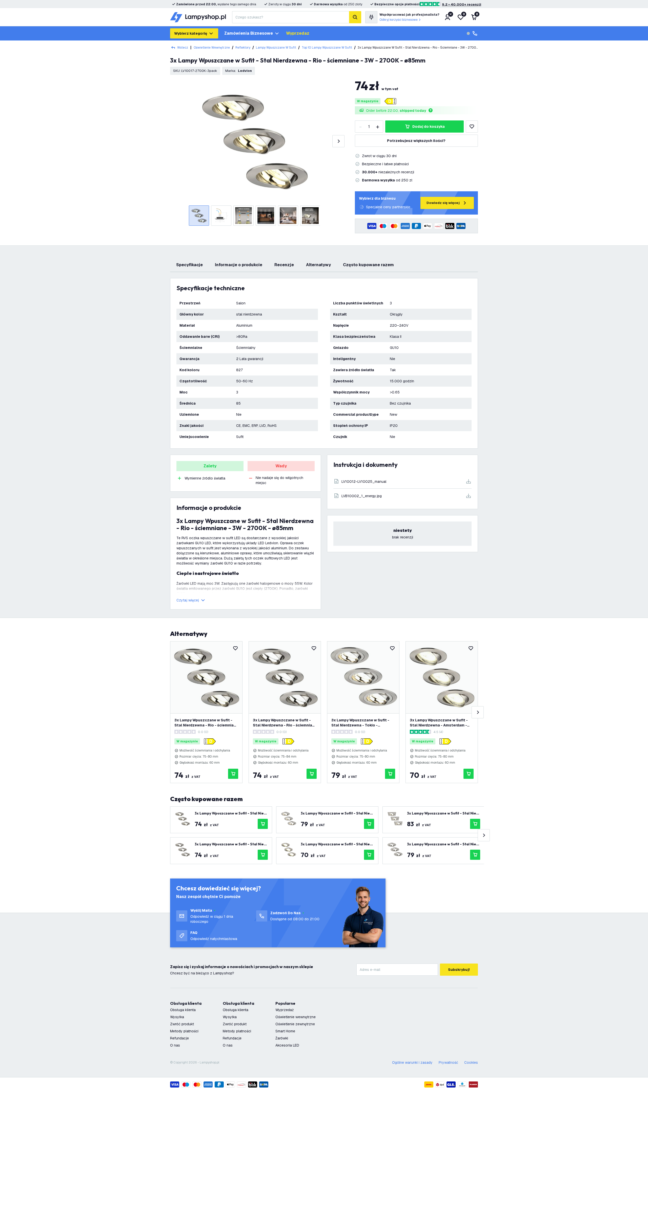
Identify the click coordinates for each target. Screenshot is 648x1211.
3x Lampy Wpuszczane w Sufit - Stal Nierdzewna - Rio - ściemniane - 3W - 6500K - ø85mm (285, 723)
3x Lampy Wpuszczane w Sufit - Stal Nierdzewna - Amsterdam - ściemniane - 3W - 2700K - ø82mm (441, 723)
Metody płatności (184, 1031)
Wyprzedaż (284, 1010)
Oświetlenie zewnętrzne (295, 1024)
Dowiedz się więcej (443, 203)
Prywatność (448, 1062)
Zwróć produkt (182, 1024)
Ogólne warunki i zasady (412, 1062)
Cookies (471, 1062)
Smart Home (285, 1031)
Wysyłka (177, 1017)
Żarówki (281, 1038)
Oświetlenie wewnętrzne (212, 48)
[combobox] (290, 17)
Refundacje (179, 1038)
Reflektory (242, 48)
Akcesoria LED (287, 1045)
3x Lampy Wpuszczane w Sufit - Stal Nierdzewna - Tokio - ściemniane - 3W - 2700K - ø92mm (362, 723)
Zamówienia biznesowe (248, 33)
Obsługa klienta (183, 1010)
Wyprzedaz (297, 33)
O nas (175, 1045)
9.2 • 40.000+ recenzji (461, 4)
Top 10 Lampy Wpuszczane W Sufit (327, 48)
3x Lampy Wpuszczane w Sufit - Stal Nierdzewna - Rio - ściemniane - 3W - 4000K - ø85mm (206, 723)
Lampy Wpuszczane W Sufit (276, 48)
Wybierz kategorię (190, 33)
